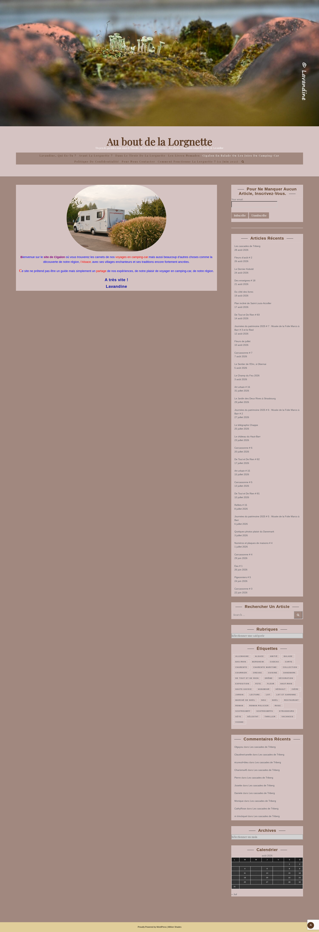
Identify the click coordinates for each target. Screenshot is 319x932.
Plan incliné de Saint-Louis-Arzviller (252, 303)
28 (278, 882)
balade (288, 656)
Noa (263, 700)
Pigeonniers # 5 (242, 577)
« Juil (234, 894)
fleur (270, 684)
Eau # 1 (238, 566)
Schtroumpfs (265, 711)
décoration (286, 678)
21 (278, 877)
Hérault (281, 689)
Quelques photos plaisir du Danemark (254, 531)
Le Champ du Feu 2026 (247, 375)
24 (235, 882)
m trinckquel (240, 816)
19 (256, 877)
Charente (241, 667)
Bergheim (258, 662)
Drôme (269, 678)
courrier (241, 673)
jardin (239, 695)
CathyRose (240, 808)
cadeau (274, 662)
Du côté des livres (243, 291)
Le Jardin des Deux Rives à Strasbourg (255, 398)
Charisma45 (240, 770)
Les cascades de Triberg (247, 246)
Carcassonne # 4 (243, 554)
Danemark (289, 673)
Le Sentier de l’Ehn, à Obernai (250, 364)
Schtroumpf (242, 711)
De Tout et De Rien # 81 (247, 493)
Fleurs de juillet (242, 341)
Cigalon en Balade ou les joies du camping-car (241, 155)
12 (256, 873)
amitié (274, 656)
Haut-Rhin (286, 684)
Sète (238, 716)
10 (235, 873)
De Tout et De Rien (247, 678)
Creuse (257, 673)
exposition (242, 684)
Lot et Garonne (286, 695)
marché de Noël (245, 700)
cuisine (272, 673)
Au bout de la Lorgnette (159, 141)
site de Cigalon (54, 257)
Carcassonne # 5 (243, 482)
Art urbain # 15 (242, 470)
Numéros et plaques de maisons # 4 (253, 543)
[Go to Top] (311, 925)
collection (290, 667)
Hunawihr (263, 689)
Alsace (259, 656)
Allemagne (242, 656)
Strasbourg (286, 711)
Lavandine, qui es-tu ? (58, 155)
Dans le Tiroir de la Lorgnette (140, 155)
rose (278, 706)
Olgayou (238, 747)
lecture (255, 695)
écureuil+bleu (241, 762)
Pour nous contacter (138, 161)
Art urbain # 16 (242, 387)
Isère (295, 689)
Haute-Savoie (243, 689)
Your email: (237, 199)
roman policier (259, 706)
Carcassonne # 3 (243, 588)
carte (288, 662)
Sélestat (253, 716)
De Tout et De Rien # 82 (247, 459)
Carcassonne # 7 (243, 352)
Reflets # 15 (240, 505)
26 (256, 882)
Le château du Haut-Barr (247, 436)
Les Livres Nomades (184, 155)
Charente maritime (265, 667)
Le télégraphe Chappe (246, 425)
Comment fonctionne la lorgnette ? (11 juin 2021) (198, 161)
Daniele (238, 793)
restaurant (291, 700)
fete (258, 684)
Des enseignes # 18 (244, 280)
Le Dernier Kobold (244, 269)
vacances (287, 716)
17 (235, 877)
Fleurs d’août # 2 (243, 257)
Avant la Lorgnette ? (96, 155)
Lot (268, 695)
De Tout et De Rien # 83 (247, 314)
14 (278, 873)
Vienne (239, 722)
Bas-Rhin (240, 662)
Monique (239, 801)
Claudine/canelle (243, 754)
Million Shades (174, 927)
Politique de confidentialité (96, 161)
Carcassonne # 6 (243, 447)
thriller (270, 716)
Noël (275, 700)
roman (239, 706)
